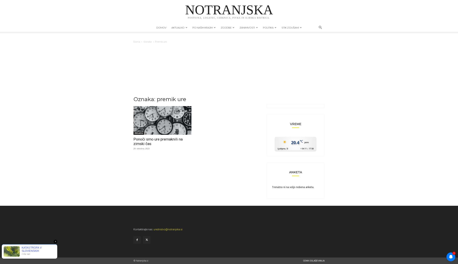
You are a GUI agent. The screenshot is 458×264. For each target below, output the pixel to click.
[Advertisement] (229, 71)
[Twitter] (146, 240)
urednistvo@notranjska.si (168, 229)
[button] (320, 28)
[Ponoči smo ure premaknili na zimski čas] (162, 120)
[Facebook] (137, 240)
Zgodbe (226, 27)
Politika (268, 27)
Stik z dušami (290, 27)
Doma (136, 41)
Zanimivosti (247, 27)
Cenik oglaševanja (314, 261)
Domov (161, 27)
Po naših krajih (203, 27)
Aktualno (177, 27)
